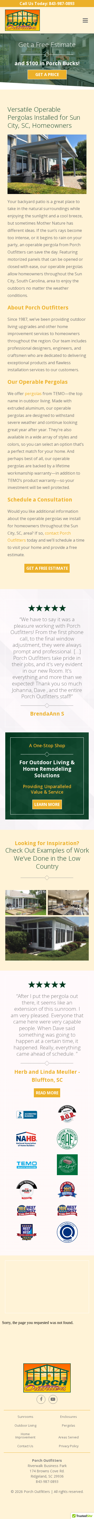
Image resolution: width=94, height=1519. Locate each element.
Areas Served (68, 1437)
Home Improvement (25, 1435)
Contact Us (25, 1446)
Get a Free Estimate (47, 568)
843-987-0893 (47, 1481)
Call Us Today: (47, 3)
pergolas (33, 393)
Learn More (47, 804)
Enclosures (68, 1416)
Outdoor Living (25, 1425)
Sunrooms (25, 1416)
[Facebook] (41, 1399)
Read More (47, 1093)
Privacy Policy (68, 1446)
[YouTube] (53, 1399)
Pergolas (68, 1425)
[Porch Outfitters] (22, 20)
